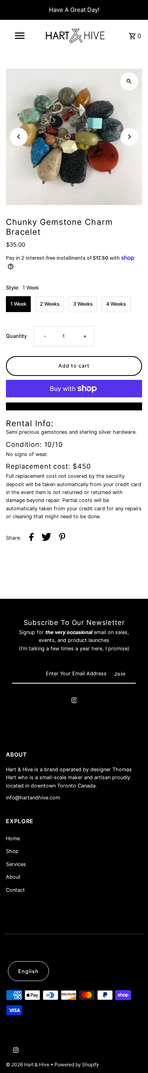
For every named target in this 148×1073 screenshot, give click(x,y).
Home (13, 838)
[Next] (129, 137)
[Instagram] (74, 701)
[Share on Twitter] (46, 538)
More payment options (74, 406)
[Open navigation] (19, 36)
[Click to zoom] (129, 81)
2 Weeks (50, 304)
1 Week (18, 304)
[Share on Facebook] (31, 538)
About (13, 877)
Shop (12, 851)
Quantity (16, 336)
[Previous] (19, 137)
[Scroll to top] (131, 1052)
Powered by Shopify (76, 1064)
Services (16, 864)
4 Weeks (116, 304)
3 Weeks (83, 304)
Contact (15, 890)
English (28, 971)
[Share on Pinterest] (62, 538)
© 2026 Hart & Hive (28, 1064)
